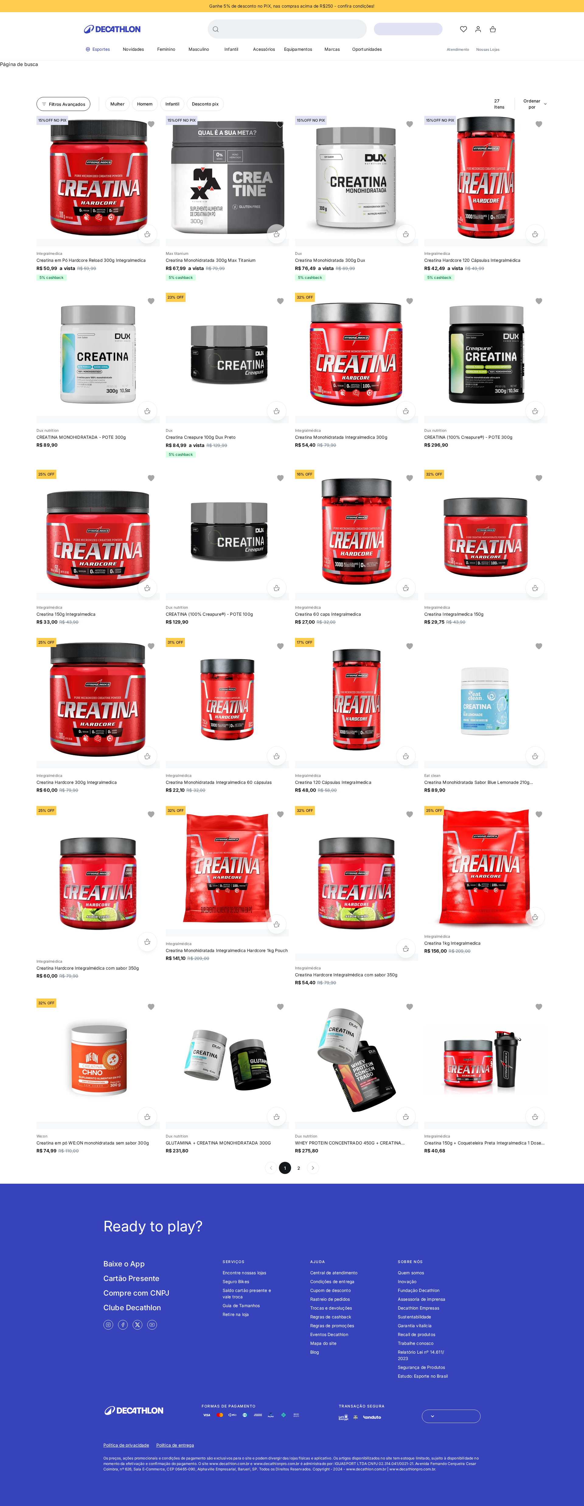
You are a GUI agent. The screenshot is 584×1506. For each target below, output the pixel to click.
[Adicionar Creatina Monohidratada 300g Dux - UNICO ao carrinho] (406, 234)
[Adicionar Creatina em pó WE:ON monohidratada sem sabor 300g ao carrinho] (147, 1117)
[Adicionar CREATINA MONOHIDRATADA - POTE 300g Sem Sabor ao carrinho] (147, 411)
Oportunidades (367, 49)
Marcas (332, 49)
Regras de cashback (330, 1316)
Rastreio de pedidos (330, 1299)
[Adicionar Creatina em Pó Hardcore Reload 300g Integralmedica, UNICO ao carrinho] (147, 234)
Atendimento (458, 49)
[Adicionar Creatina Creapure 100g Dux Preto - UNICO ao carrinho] (277, 411)
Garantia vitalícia (415, 1325)
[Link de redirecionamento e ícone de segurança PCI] (355, 1417)
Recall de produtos (416, 1334)
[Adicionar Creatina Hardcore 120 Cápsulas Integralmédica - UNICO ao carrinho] (535, 234)
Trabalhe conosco (416, 1343)
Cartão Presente (131, 1278)
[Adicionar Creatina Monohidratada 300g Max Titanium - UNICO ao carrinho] (277, 234)
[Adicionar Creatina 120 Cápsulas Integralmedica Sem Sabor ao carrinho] (406, 756)
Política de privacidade (126, 1445)
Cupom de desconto (330, 1290)
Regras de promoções (332, 1325)
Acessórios (264, 49)
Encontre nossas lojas (244, 1272)
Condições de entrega (332, 1281)
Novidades (133, 49)
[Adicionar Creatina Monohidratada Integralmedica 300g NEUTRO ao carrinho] (406, 411)
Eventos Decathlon (329, 1334)
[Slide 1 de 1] (98, 177)
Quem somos (411, 1272)
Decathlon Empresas (418, 1307)
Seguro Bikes (236, 1281)
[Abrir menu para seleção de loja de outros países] (451, 1416)
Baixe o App (124, 1263)
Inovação (407, 1281)
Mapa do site (323, 1343)
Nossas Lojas (487, 49)
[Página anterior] (271, 1168)
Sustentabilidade (414, 1316)
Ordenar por (531, 103)
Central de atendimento (334, 1272)
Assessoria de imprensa (422, 1299)
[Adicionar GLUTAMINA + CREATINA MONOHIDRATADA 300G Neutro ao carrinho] (277, 1117)
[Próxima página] (313, 1168)
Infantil (231, 49)
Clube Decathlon (132, 1307)
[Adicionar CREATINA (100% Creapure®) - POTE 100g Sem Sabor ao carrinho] (277, 588)
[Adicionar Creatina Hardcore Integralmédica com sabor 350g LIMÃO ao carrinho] (147, 942)
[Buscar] (215, 29)
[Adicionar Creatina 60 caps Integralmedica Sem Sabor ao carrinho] (406, 588)
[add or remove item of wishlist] (151, 124)
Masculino (199, 49)
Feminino (166, 49)
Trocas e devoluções (331, 1307)
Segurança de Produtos (421, 1367)
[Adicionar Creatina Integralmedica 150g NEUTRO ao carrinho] (535, 588)
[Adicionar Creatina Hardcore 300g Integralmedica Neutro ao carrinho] (147, 756)
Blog (314, 1352)
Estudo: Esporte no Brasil (423, 1376)
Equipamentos (298, 49)
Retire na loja (236, 1314)
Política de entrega (175, 1445)
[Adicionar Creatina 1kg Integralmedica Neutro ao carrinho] (535, 917)
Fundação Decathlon (419, 1290)
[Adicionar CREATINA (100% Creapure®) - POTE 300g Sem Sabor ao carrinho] (535, 411)
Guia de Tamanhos (241, 1305)
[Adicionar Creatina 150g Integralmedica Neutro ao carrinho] (147, 588)
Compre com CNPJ (136, 1293)
